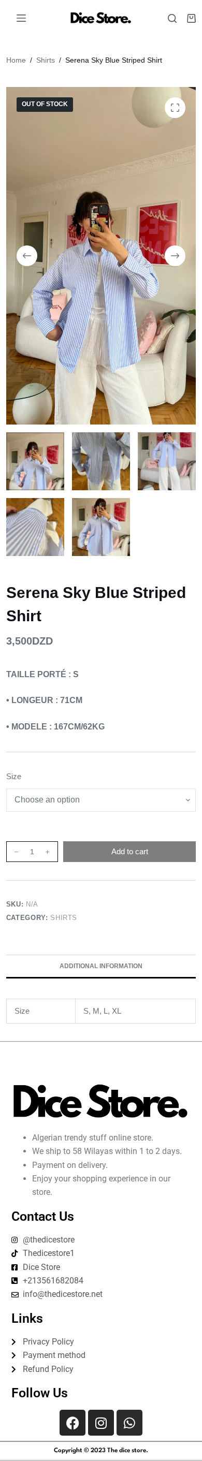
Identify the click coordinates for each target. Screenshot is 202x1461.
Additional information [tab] (101, 966)
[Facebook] (72, 1423)
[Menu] (21, 18)
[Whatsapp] (129, 1423)
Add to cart (129, 851)
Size (13, 776)
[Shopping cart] (191, 18)
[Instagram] (101, 1423)
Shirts (63, 918)
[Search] (172, 18)
